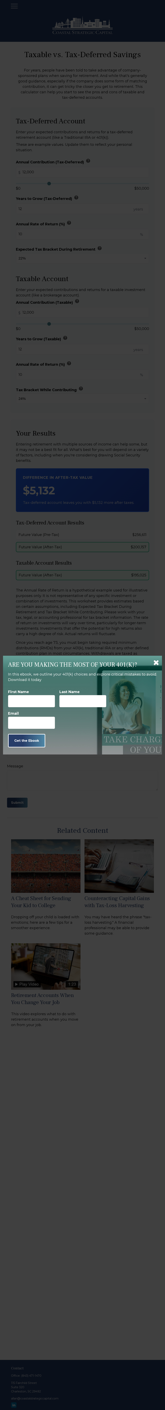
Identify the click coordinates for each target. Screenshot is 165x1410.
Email (13, 713)
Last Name (69, 692)
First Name (18, 692)
